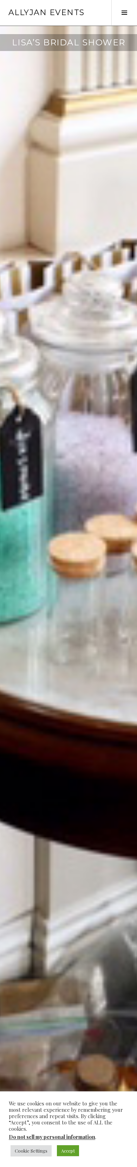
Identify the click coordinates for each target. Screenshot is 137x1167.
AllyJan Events (46, 12)
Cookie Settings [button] (31, 1151)
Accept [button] (68, 1151)
